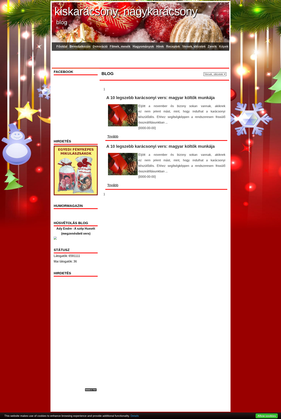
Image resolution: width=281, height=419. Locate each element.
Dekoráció (100, 46)
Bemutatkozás (80, 46)
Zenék (212, 46)
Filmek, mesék (120, 46)
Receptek (173, 46)
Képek (223, 46)
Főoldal (61, 46)
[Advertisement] (140, 58)
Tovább (112, 136)
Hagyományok (143, 46)
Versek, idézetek (194, 46)
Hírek (160, 46)
